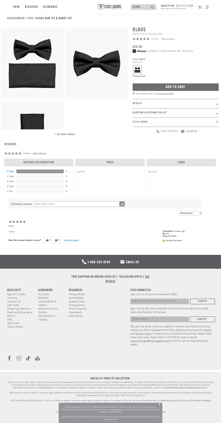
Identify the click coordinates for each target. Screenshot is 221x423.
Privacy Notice (116, 409)
